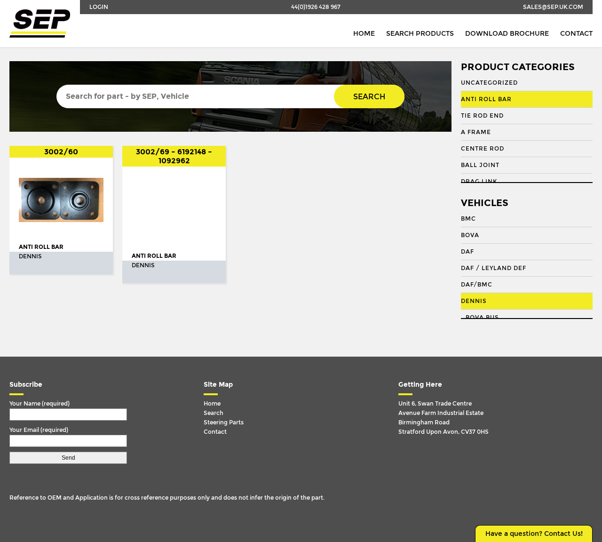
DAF (467, 251)
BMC (468, 218)
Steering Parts (224, 422)
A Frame (476, 132)
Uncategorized (489, 83)
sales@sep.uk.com (553, 7)
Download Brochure (507, 34)
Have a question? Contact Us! (534, 534)
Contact (576, 34)
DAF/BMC (476, 284)
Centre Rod (482, 148)
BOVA (470, 235)
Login (98, 7)
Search (369, 96)
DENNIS (474, 301)
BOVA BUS (482, 317)
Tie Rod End (482, 115)
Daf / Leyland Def (493, 268)
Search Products (420, 34)
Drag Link (479, 181)
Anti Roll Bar (486, 99)
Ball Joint (480, 165)
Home (364, 34)
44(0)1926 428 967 (316, 7)
